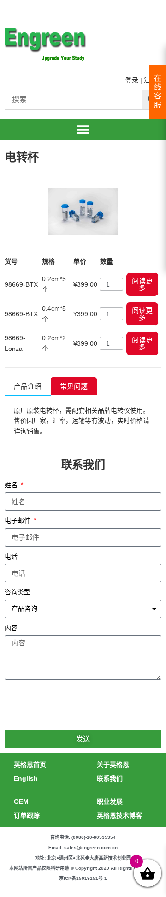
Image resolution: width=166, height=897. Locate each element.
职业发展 (110, 801)
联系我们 (110, 778)
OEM (21, 801)
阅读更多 (142, 284)
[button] (83, 129)
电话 (11, 556)
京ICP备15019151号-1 (83, 878)
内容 (11, 628)
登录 (131, 80)
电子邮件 (18, 520)
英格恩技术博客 (119, 815)
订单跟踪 (27, 815)
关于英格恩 (113, 764)
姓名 (12, 484)
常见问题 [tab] (74, 386)
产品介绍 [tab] (28, 386)
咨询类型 (17, 592)
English (26, 778)
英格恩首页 (30, 764)
